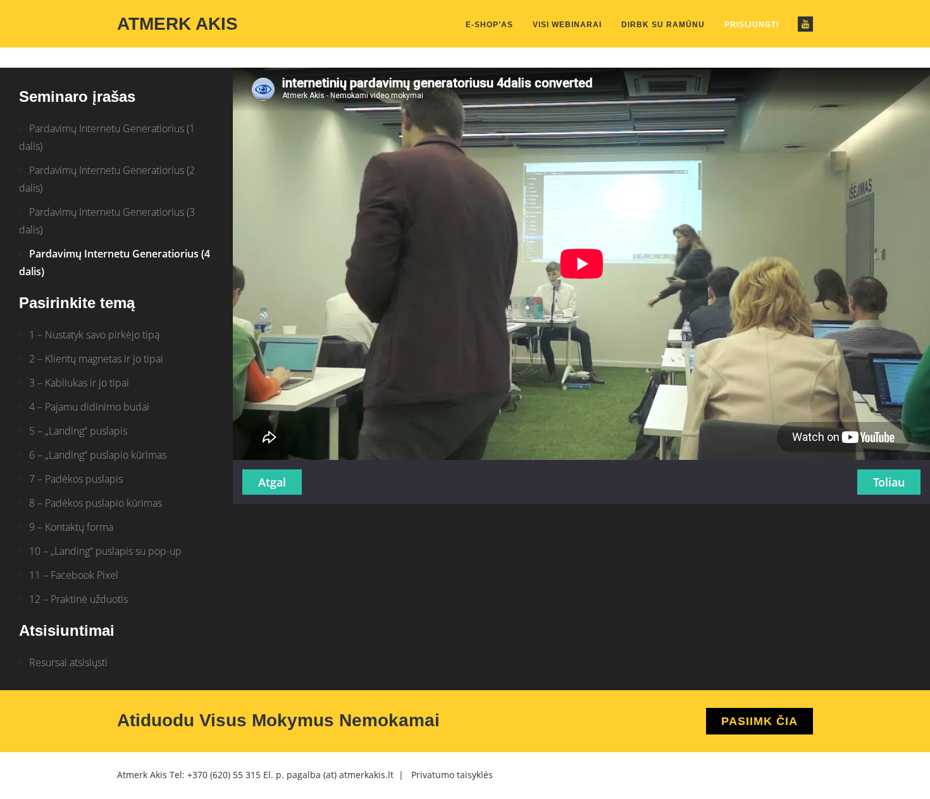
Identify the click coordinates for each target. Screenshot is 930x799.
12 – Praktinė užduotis (78, 599)
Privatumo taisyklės (452, 775)
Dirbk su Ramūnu (663, 24)
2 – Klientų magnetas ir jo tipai (96, 359)
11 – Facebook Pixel (73, 575)
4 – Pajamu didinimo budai (89, 407)
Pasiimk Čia (759, 721)
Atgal (272, 482)
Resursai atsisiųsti (68, 662)
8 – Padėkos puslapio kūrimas (95, 503)
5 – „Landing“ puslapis (78, 431)
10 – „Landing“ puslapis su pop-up (105, 551)
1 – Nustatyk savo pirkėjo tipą (94, 335)
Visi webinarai (567, 24)
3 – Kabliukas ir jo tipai (79, 383)
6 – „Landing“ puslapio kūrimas (97, 455)
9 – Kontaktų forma (71, 527)
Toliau (889, 482)
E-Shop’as (489, 24)
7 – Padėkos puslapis (76, 479)
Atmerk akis (177, 24)
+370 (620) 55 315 (224, 775)
